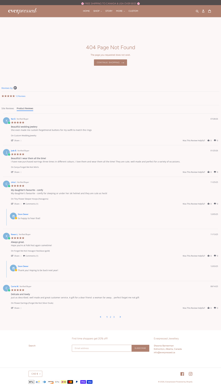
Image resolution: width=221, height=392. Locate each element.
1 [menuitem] (107, 317)
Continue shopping (108, 62)
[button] (16, 140)
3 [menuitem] (114, 317)
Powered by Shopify (184, 382)
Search (32, 345)
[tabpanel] (110, 215)
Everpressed (170, 382)
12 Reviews (20, 96)
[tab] (8, 109)
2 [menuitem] (110, 317)
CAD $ (34, 373)
